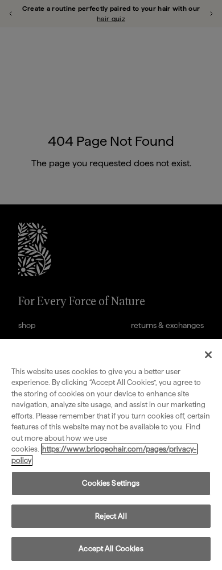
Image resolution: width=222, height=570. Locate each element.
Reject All (110, 516)
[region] (111, 454)
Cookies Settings (110, 483)
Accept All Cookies (111, 548)
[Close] (208, 354)
